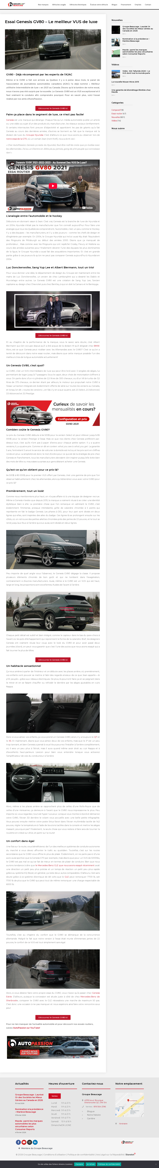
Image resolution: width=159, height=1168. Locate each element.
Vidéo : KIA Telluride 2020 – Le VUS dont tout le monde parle (136, 72)
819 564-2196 (100, 1107)
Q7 (95, 737)
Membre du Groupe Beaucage (37, 1148)
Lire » (124, 34)
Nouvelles (116, 117)
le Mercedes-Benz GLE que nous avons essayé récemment (65, 865)
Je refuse (91, 1164)
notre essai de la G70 (16, 139)
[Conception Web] (130, 1154)
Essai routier (117, 113)
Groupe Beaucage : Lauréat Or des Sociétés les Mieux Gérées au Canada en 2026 (137, 28)
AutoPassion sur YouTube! (26, 1028)
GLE (67, 877)
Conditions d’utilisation (55, 1154)
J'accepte (79, 1164)
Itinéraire (123, 1124)
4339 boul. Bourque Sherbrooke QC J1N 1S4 (95, 1101)
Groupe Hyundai (34, 135)
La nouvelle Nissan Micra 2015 (125, 82)
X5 (10, 741)
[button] (53, 108)
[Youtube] (23, 1142)
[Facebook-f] (18, 1142)
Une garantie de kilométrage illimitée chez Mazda (131, 91)
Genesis (10, 120)
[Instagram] (29, 1142)
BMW (96, 346)
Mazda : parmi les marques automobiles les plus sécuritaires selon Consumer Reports (137, 52)
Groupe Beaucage (92, 1094)
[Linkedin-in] (35, 1142)
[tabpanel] (63, 1114)
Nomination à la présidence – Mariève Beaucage (135, 40)
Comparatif (116, 109)
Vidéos (114, 120)
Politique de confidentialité (81, 1154)
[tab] (79, 1148)
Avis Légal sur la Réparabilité (110, 1154)
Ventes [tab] (55, 1096)
